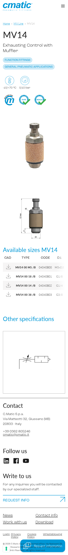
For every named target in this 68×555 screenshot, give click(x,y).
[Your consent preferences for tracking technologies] (6, 548)
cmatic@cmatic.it (16, 435)
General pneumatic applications (29, 67)
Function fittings (17, 60)
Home (6, 23)
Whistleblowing (52, 534)
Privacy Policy (16, 536)
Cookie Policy (31, 536)
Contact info (47, 515)
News (8, 515)
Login (5, 534)
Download (44, 522)
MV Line (18, 23)
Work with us (15, 522)
